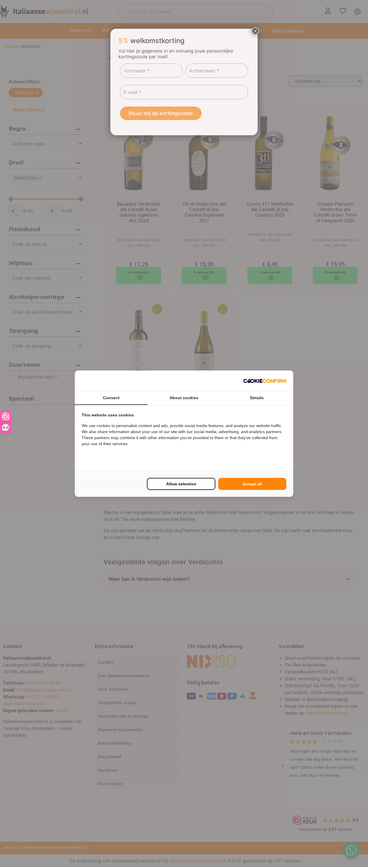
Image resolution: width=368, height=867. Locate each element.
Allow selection (181, 484)
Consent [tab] (111, 397)
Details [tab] (257, 397)
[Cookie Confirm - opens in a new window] (264, 380)
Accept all (252, 484)
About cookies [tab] (184, 397)
